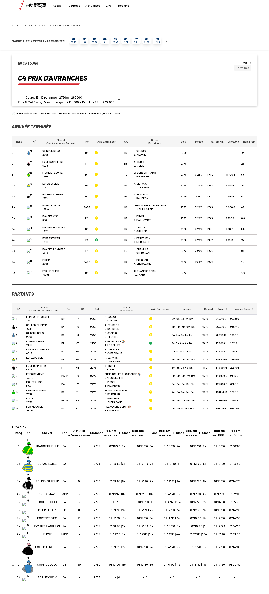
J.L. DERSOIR (141, 187)
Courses (74, 5)
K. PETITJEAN (142, 238)
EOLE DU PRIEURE (53, 161)
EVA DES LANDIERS (53, 249)
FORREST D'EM (51, 238)
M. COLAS (139, 227)
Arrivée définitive (26, 113)
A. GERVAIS (140, 183)
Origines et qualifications (104, 113)
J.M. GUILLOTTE (143, 209)
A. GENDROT (141, 194)
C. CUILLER (140, 231)
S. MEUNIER (140, 154)
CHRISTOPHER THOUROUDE (150, 205)
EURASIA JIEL (50, 183)
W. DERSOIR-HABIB (145, 172)
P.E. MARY (140, 274)
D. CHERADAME (142, 252)
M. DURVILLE (141, 249)
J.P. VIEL (139, 165)
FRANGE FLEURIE (52, 172)
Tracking (44, 113)
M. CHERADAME (142, 263)
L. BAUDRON (141, 198)
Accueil (58, 5)
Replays (123, 5)
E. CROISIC (140, 150)
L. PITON (139, 216)
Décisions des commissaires (69, 113)
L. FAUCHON (141, 260)
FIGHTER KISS (50, 216)
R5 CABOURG (44, 25)
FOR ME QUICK (50, 271)
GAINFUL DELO (51, 150)
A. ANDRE (139, 161)
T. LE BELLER (142, 241)
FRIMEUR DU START (54, 227)
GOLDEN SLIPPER (52, 194)
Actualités (92, 5)
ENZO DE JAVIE (51, 205)
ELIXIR (46, 260)
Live (109, 5)
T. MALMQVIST (142, 220)
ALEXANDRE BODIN (145, 271)
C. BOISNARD (141, 176)
